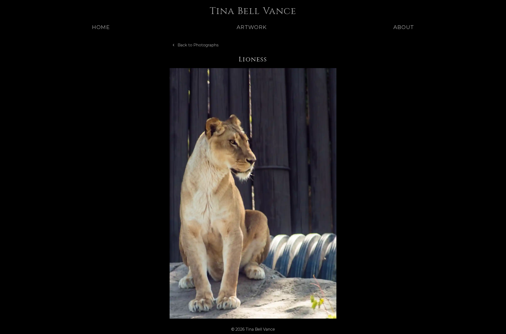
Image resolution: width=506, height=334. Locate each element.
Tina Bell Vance (253, 11)
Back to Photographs (198, 45)
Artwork (252, 27)
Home (101, 27)
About (403, 27)
